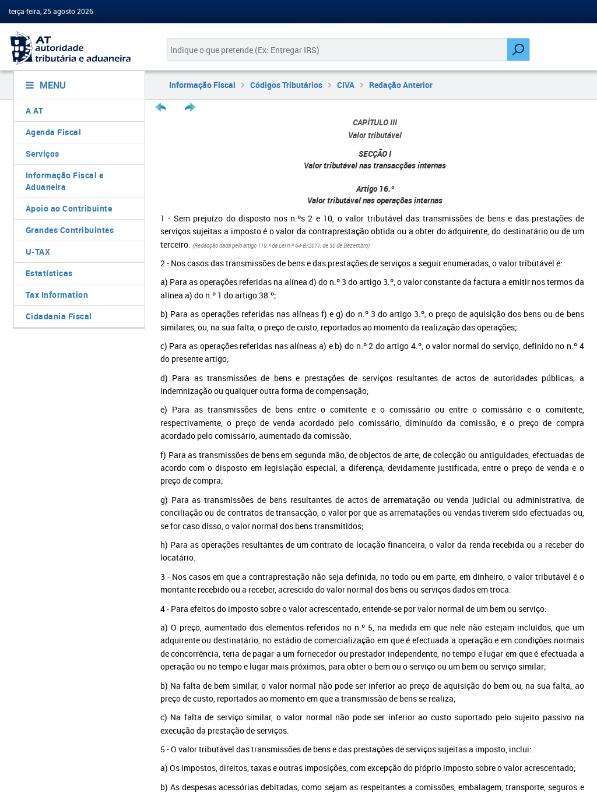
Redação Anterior (401, 84)
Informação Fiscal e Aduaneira (65, 181)
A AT (35, 110)
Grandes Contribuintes (70, 229)
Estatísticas (49, 273)
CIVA (345, 84)
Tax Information (57, 294)
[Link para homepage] (75, 48)
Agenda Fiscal (54, 132)
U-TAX (38, 251)
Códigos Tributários (286, 84)
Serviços (42, 153)
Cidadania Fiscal (59, 316)
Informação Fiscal (202, 84)
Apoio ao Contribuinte (69, 208)
